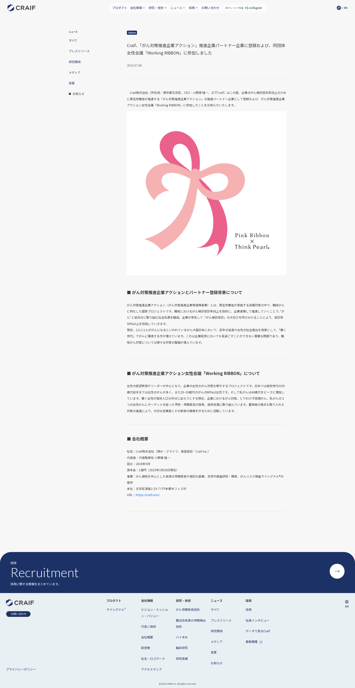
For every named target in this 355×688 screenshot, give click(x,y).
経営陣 (145, 647)
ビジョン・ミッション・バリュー (154, 612)
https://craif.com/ (148, 494)
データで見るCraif (258, 631)
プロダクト (119, 7)
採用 (249, 609)
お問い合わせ (210, 7)
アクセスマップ (151, 669)
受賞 (214, 652)
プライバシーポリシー (21, 669)
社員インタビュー (257, 620)
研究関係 (217, 631)
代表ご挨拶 (148, 626)
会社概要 (147, 637)
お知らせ (217, 663)
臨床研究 (182, 647)
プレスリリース (221, 620)
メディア (217, 641)
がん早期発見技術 (188, 609)
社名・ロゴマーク (153, 658)
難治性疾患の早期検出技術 (191, 623)
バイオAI (181, 637)
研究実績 (182, 658)
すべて (215, 609)
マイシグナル (115, 609)
